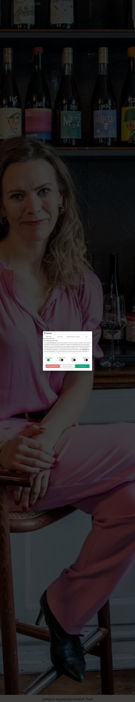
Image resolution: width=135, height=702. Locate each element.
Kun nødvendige (53, 366)
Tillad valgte (67, 366)
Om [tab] (86, 336)
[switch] (61, 360)
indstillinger (85, 349)
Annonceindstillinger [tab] (73, 336)
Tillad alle (82, 366)
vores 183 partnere (51, 342)
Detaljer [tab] (60, 336)
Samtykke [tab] (48, 336)
